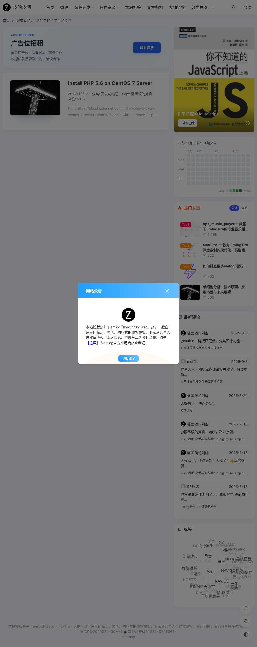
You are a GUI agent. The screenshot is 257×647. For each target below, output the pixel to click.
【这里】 (93, 343)
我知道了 (128, 358)
